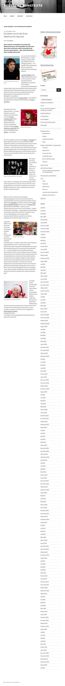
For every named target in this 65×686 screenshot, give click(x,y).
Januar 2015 (44, 507)
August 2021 (44, 294)
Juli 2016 (43, 463)
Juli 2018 (43, 394)
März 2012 (43, 608)
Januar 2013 (44, 578)
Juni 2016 (43, 466)
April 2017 (43, 439)
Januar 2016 (44, 478)
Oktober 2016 (44, 454)
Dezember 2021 (45, 282)
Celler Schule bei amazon (51, 32)
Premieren (45, 147)
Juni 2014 (43, 528)
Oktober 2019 (44, 353)
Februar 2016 (44, 475)
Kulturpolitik (44, 125)
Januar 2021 (44, 311)
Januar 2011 (44, 650)
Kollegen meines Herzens (48, 195)
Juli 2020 (43, 329)
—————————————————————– (51, 128)
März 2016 (43, 472)
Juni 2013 (43, 564)
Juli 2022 (43, 264)
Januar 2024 (44, 222)
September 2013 (45, 555)
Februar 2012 (44, 611)
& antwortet (29, 16)
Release (44, 136)
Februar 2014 (44, 540)
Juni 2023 (43, 237)
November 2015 (45, 484)
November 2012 (45, 584)
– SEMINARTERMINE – (47, 99)
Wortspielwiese (46, 133)
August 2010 (44, 665)
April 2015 (43, 498)
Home (5, 16)
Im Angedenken (45, 116)
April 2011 (43, 641)
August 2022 (44, 261)
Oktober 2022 (44, 255)
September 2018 (45, 389)
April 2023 (43, 243)
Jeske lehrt (20, 16)
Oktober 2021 (44, 288)
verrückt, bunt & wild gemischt (50, 192)
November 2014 (45, 513)
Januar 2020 (44, 344)
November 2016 (45, 451)
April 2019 (43, 368)
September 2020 (45, 323)
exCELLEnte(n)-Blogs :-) (47, 168)
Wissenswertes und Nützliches (48, 175)
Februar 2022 (44, 276)
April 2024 (43, 213)
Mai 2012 (43, 602)
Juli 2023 (43, 234)
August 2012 (44, 593)
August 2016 (44, 460)
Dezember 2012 (45, 581)
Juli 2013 (43, 561)
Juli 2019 (43, 359)
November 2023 (45, 228)
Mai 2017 (43, 436)
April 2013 (43, 570)
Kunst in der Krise (46, 153)
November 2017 (45, 418)
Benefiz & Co (45, 150)
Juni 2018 (43, 397)
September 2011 (45, 626)
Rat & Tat (44, 189)
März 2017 (43, 442)
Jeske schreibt (44, 165)
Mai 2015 (43, 495)
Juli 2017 (43, 430)
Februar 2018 (44, 409)
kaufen (6, 132)
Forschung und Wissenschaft (48, 122)
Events (42, 105)
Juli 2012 (43, 596)
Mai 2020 (43, 335)
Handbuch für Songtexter (47, 102)
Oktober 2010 (44, 659)
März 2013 (43, 573)
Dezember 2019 (45, 347)
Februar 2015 (44, 504)
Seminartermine (47, 65)
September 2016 (45, 457)
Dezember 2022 (45, 252)
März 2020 (43, 341)
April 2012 (43, 605)
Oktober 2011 (44, 623)
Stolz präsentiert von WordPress (11, 682)
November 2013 (45, 549)
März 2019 (43, 371)
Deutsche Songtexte (23, 5)
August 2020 (44, 326)
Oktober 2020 (44, 320)
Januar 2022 (44, 279)
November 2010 (45, 656)
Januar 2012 (44, 614)
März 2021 (43, 305)
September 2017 (45, 424)
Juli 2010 (43, 668)
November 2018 (45, 383)
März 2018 (43, 406)
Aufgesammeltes (45, 131)
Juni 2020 (43, 332)
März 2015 (43, 501)
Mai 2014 (43, 531)
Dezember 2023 (45, 225)
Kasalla (32, 140)
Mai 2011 (43, 638)
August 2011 (44, 629)
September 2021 (45, 291)
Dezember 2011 (45, 617)
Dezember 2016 (45, 448)
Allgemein (43, 198)
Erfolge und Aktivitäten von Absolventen (51, 145)
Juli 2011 (43, 632)
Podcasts (44, 161)
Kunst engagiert (45, 119)
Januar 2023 (44, 249)
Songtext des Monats (47, 139)
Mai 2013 (43, 567)
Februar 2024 (44, 219)
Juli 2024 (43, 207)
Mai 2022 (43, 267)
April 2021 (43, 302)
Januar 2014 (44, 543)
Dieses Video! (24, 98)
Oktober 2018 (44, 386)
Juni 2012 (43, 599)
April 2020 (43, 338)
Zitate (43, 142)
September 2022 (45, 258)
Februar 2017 (44, 445)
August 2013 (44, 558)
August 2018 (44, 392)
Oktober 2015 (44, 486)
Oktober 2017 (44, 421)
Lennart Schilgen (26, 75)
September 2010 (45, 662)
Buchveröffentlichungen (48, 159)
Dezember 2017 (45, 415)
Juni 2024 (43, 210)
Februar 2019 (44, 374)
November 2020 (45, 317)
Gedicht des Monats (46, 113)
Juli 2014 (43, 525)
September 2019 (45, 356)
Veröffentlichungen (47, 156)
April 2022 (43, 270)
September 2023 (45, 231)
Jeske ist (12, 16)
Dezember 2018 (45, 380)
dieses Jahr (32, 204)
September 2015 (45, 489)
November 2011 (45, 620)
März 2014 (43, 537)
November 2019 (45, 350)
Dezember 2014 (45, 510)
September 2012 (45, 590)
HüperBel (13, 202)
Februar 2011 (44, 647)
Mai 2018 (43, 400)
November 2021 (45, 285)
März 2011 (43, 644)
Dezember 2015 (45, 481)
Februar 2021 (44, 308)
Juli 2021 (43, 297)
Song (25, 140)
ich (33, 281)
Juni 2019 (43, 362)
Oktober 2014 (44, 516)
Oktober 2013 (44, 552)
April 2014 (43, 534)
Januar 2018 (44, 412)
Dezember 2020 (45, 314)
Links (42, 178)
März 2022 (43, 273)
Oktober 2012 (44, 587)
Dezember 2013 (45, 546)
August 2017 (44, 427)
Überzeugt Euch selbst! (10, 311)
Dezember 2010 (45, 653)
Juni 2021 (43, 300)
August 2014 (44, 522)
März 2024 (43, 216)
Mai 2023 (43, 240)
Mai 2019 (43, 365)
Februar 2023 (44, 246)
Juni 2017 (43, 433)
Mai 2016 (43, 469)
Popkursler (45, 183)
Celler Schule (45, 186)
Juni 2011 (43, 635)
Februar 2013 (44, 576)
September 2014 (45, 519)
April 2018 (43, 403)
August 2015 (44, 492)
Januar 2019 (44, 377)
